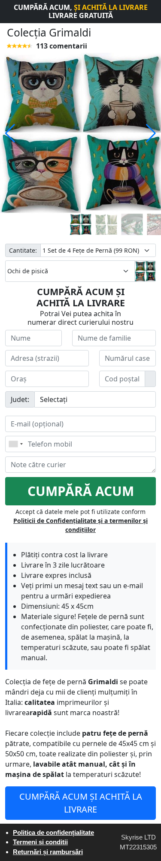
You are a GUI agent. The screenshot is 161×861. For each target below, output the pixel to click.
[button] (10, 133)
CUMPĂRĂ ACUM (80, 491)
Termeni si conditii (40, 842)
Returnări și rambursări (48, 851)
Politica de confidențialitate (53, 832)
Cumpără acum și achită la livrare (80, 803)
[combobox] (15, 444)
